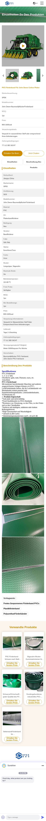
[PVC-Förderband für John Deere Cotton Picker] (23, 45)
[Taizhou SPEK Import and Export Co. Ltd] (9, 3)
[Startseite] (23, 758)
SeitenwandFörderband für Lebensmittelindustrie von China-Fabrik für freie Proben (12, 733)
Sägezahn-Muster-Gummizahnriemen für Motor (34, 658)
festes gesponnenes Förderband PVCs (21, 603)
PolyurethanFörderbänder (15, 614)
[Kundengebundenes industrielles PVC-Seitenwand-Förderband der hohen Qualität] (34, 680)
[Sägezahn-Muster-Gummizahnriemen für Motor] (34, 643)
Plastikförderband (12, 609)
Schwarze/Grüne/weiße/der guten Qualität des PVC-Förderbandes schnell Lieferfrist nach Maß (12, 695)
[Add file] (3, 817)
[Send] (43, 817)
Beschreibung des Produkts (33, 163)
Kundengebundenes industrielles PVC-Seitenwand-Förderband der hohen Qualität (34, 695)
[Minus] (42, 765)
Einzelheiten (12, 162)
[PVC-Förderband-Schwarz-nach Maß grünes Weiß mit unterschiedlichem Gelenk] (12, 643)
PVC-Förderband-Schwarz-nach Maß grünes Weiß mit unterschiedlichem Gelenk (12, 658)
